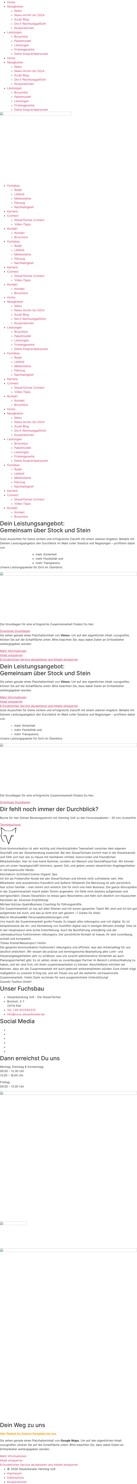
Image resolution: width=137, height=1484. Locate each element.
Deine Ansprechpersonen (31, 54)
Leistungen (14, 32)
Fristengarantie (24, 49)
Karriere (12, 211)
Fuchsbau (13, 185)
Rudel (18, 190)
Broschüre (21, 36)
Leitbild (19, 194)
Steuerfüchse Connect (29, 220)
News (18, 11)
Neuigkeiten (15, 6)
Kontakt (12, 228)
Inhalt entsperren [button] (11, 655)
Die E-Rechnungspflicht (30, 23)
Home (11, 2)
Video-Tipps (22, 224)
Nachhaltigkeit (24, 207)
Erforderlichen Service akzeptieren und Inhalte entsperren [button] (39, 659)
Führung (19, 203)
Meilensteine (22, 198)
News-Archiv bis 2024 (29, 15)
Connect (13, 215)
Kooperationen (24, 28)
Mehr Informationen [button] (13, 651)
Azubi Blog (21, 19)
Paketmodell (22, 41)
